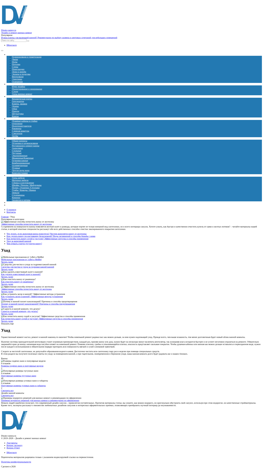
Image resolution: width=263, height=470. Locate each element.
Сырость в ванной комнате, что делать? (19, 311)
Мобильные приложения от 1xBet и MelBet (21, 259)
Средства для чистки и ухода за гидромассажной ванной (27, 267)
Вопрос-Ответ (13, 448)
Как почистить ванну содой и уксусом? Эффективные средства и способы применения (47, 239)
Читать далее (7, 262)
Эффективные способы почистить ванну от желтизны (26, 224)
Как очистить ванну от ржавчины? (17, 282)
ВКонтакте (12, 45)
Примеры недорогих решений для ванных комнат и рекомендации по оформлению (40, 400)
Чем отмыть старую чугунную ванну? (24, 243)
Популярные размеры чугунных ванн (18, 376)
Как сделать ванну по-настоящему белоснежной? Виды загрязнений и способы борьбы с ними (51, 236)
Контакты (11, 212)
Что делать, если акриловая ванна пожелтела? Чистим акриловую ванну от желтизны (47, 234)
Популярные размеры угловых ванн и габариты (23, 385)
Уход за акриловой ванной (19, 241)
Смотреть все (7, 390)
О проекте (11, 209)
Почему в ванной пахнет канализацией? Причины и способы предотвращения (38, 304)
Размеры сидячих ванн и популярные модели (22, 366)
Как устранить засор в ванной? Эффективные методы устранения (32, 296)
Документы (12, 443)
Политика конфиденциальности (16, 462)
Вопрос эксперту (14, 445)
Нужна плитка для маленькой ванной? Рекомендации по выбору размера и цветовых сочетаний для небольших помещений (59, 37)
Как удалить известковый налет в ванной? (21, 274)
